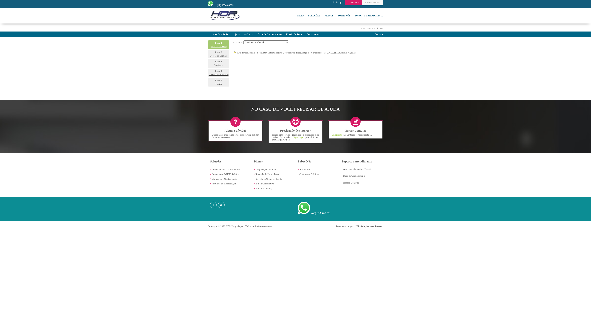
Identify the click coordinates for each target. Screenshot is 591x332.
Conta (378, 34)
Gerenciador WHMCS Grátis (225, 174)
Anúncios (248, 34)
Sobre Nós (344, 16)
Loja (235, 34)
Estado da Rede (294, 34)
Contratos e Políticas (309, 174)
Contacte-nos (314, 34)
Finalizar (218, 84)
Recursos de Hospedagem (224, 183)
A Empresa (304, 169)
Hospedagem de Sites (265, 169)
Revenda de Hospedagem (267, 174)
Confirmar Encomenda (219, 74)
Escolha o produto (219, 46)
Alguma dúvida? (235, 130)
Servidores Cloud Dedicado (268, 179)
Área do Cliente (220, 34)
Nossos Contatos (351, 183)
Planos (329, 16)
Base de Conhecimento (270, 34)
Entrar (380, 28)
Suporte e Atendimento (369, 16)
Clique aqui (337, 135)
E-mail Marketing (263, 188)
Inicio (300, 16)
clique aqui (298, 137)
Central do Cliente (373, 3)
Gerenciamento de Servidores (226, 169)
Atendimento (354, 3)
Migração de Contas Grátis (224, 179)
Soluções (314, 16)
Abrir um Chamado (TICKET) (357, 169)
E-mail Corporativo (264, 183)
